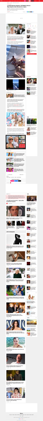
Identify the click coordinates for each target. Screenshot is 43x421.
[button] (24, 11)
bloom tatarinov (19, 177)
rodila (10, 128)
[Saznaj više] (36, 76)
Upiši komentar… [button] (10, 203)
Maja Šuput (12, 177)
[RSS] (35, 26)
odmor (15, 177)
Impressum (15, 417)
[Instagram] (30, 26)
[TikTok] (33, 26)
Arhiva (28, 417)
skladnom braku (18, 109)
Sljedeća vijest (21, 174)
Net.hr (7, 229)
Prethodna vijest (10, 174)
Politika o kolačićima (18, 417)
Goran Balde (8, 11)
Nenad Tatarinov (8, 177)
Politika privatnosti (26, 417)
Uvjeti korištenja (22, 417)
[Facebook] (28, 26)
